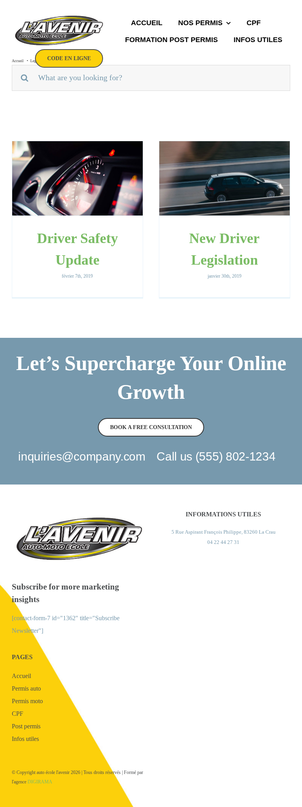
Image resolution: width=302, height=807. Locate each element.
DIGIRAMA (40, 782)
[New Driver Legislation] (224, 178)
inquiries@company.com (81, 456)
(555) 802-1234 (235, 456)
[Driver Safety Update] (77, 178)
